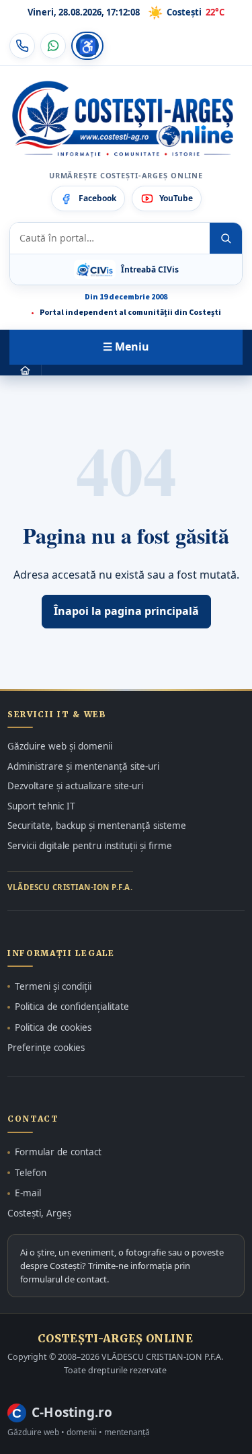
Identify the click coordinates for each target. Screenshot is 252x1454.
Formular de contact (58, 1152)
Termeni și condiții (53, 986)
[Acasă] (25, 370)
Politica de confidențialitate (72, 1007)
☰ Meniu (126, 346)
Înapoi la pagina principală (126, 611)
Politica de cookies (53, 1027)
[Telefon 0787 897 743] (22, 46)
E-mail (28, 1193)
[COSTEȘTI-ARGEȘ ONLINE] (122, 119)
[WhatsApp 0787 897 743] (53, 46)
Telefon (30, 1173)
